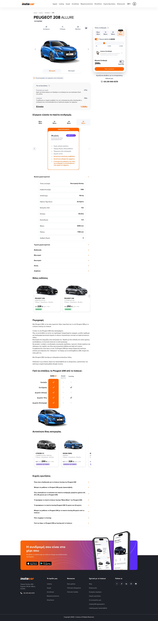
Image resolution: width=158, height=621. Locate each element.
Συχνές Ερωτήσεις (109, 4)
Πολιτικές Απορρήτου (74, 588)
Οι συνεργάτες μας (95, 600)
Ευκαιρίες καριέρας (95, 592)
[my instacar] (134, 4)
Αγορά (68, 4)
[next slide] (89, 296)
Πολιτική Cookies (72, 592)
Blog (90, 584)
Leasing (61, 4)
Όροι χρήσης (71, 584)
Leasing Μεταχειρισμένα (97, 604)
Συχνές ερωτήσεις (95, 596)
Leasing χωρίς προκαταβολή (98, 608)
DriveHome (98, 4)
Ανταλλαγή (75, 4)
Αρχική (55, 4)
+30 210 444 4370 (110, 81)
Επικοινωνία (121, 4)
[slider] (104, 43)
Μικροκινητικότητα (87, 4)
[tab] (40, 122)
